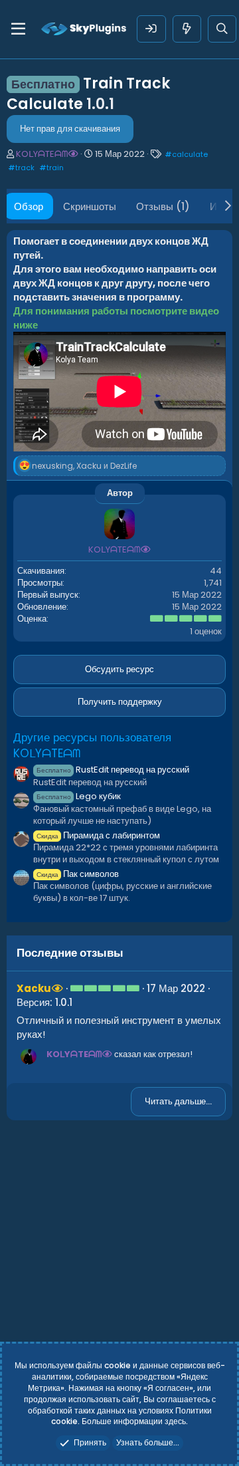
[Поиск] (222, 29)
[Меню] (18, 29)
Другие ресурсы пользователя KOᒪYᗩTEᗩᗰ (92, 745)
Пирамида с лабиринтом (98, 835)
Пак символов (78, 874)
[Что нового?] (187, 29)
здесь (175, 1421)
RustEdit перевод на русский (113, 769)
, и (84, 465)
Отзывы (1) (163, 206)
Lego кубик (79, 796)
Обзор (28, 206)
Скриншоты (89, 206)
